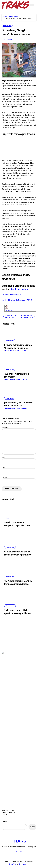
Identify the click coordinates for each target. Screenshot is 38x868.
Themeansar (23, 864)
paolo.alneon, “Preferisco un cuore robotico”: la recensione (18, 405)
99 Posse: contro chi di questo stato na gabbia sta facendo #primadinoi (17, 613)
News (7, 518)
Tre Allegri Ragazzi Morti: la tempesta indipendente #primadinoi (18, 584)
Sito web (4, 477)
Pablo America (19, 289)
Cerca (4, 821)
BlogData (12, 864)
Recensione (7, 25)
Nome (4, 457)
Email (4, 467)
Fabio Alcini (9, 310)
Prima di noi (10, 547)
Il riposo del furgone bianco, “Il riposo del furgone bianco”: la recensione (18, 348)
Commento (5, 427)
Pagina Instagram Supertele (11, 294)
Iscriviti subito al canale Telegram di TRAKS (17, 300)
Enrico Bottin (10, 379)
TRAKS (19, 841)
